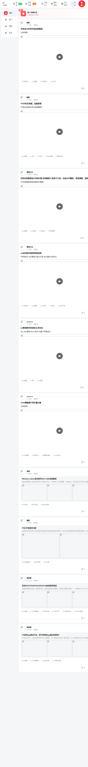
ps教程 (35, 81)
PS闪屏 (47, 562)
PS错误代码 (67, 611)
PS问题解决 (26, 562)
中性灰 (40, 156)
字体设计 (44, 81)
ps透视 (34, 231)
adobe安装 (45, 504)
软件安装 (35, 504)
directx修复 (79, 611)
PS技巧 (42, 231)
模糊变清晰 (46, 455)
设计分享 (62, 306)
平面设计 (26, 81)
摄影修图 (60, 156)
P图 (33, 156)
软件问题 (37, 562)
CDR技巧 (57, 455)
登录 (81, 4)
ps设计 (54, 81)
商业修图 (50, 156)
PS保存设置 (57, 660)
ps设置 (25, 611)
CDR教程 (26, 455)
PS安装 (25, 504)
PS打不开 (56, 611)
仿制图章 (52, 231)
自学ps (53, 306)
